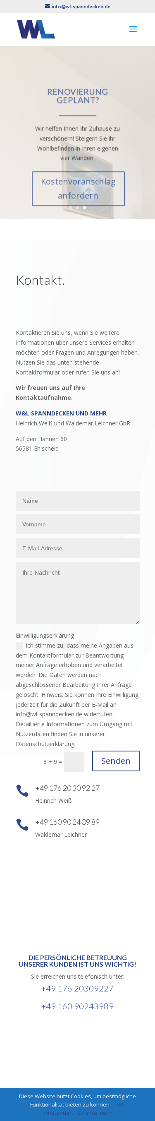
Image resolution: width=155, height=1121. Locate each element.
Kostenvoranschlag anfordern (78, 184)
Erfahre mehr (95, 1112)
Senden (116, 760)
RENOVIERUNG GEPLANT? (77, 92)
